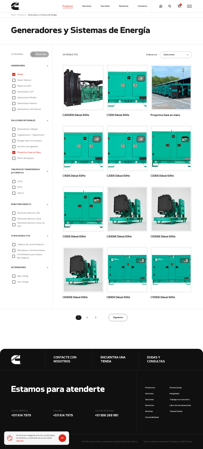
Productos (68, 6)
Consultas (63, 413)
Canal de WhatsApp (106, 413)
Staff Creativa (186, 442)
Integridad (174, 394)
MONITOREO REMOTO (21, 204)
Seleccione (169, 55)
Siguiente (118, 318)
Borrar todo (41, 54)
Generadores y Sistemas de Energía (42, 15)
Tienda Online (176, 411)
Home (13, 15)
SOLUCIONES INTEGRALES (23, 120)
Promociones (176, 388)
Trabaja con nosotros (180, 400)
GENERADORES (18, 66)
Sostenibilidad (152, 417)
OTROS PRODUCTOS (20, 236)
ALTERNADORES (18, 267)
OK (62, 438)
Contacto (142, 6)
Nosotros (123, 6)
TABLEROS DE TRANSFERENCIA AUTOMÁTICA (25, 171)
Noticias (149, 411)
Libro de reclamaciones (180, 405)
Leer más (19, 441)
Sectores (86, 6)
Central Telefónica (21, 413)
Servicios (105, 6)
